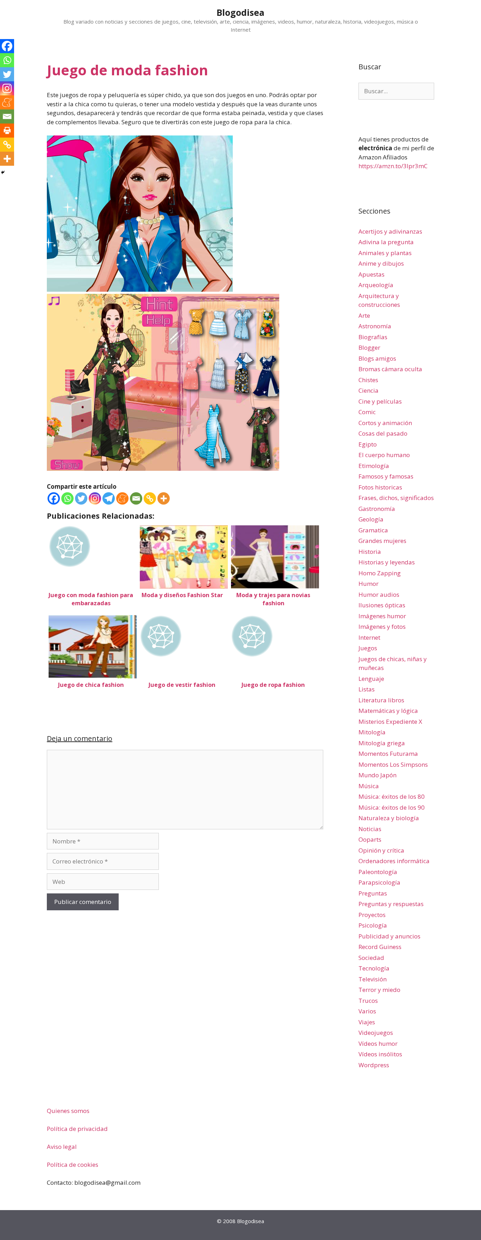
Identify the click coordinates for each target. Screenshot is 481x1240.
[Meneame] (122, 498)
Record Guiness (379, 947)
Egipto (367, 444)
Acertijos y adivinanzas (390, 231)
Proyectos (372, 915)
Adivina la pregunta (386, 242)
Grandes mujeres (382, 541)
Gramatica (373, 530)
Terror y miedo (379, 990)
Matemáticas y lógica (388, 711)
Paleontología (377, 872)
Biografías (372, 337)
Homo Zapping (379, 573)
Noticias (369, 829)
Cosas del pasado (382, 433)
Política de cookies (72, 1164)
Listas (366, 689)
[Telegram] (108, 498)
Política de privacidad (77, 1129)
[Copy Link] (150, 498)
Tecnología (373, 968)
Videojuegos (375, 1033)
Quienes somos (68, 1111)
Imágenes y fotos (382, 626)
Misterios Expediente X (390, 721)
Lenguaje (371, 679)
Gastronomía (376, 509)
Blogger (369, 347)
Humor (368, 584)
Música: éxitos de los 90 (391, 807)
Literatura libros (381, 700)
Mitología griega (381, 743)
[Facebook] (54, 498)
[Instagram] (95, 498)
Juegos (367, 648)
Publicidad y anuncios (389, 936)
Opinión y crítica (381, 850)
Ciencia (368, 390)
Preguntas (372, 893)
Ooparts (369, 839)
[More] (163, 498)
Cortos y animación (385, 423)
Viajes (366, 1022)
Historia (369, 552)
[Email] (136, 498)
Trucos (368, 1001)
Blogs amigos (377, 358)
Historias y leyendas (386, 562)
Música (368, 786)
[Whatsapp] (67, 498)
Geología (370, 519)
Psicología (372, 925)
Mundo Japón (377, 775)
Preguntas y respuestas (391, 904)
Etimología (373, 466)
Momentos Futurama (388, 753)
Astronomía (374, 326)
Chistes (368, 380)
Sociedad (371, 958)
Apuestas (371, 274)
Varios (367, 1011)
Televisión (372, 979)
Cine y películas (380, 401)
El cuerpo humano (384, 455)
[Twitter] (81, 498)
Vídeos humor (378, 1043)
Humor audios (378, 594)
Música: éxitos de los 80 (391, 796)
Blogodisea (240, 12)
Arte (364, 315)
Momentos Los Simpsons (393, 764)
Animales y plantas (385, 253)
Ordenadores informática (394, 861)
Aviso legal (62, 1147)
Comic (367, 412)
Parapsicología (379, 882)
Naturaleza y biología (388, 818)
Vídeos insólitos (380, 1054)
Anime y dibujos (381, 263)
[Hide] (3, 172)
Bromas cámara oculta (390, 369)
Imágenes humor (382, 616)
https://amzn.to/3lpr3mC (392, 166)
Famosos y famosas (385, 476)
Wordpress (373, 1065)
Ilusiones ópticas (381, 605)
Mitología (372, 732)
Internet (369, 637)
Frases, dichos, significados (396, 498)
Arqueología (375, 285)
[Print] (7, 131)
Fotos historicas (380, 487)
